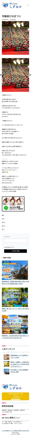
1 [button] (12, 91)
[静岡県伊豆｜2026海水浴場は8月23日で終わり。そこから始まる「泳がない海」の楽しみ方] (15, 325)
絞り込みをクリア (9, 247)
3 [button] (16, 91)
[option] (15, 75)
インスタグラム (13, 19)
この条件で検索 (15, 251)
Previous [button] (1, 75)
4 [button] (19, 91)
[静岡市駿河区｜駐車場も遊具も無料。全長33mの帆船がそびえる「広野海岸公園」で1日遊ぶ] (15, 270)
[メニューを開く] (28, 5)
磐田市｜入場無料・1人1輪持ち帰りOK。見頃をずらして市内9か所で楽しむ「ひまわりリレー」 (20, 364)
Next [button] (30, 75)
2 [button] (14, 91)
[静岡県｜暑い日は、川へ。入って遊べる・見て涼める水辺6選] (15, 298)
